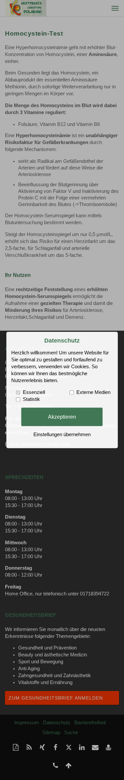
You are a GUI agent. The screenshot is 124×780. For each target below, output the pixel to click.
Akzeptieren (62, 417)
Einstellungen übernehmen (62, 434)
